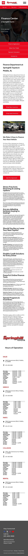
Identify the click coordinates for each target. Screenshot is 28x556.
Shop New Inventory (12, 107)
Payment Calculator (14, 52)
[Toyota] (3, 2)
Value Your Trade (14, 48)
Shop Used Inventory (12, 113)
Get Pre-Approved (11, 178)
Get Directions (24, 7)
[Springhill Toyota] (13, 3)
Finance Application (14, 44)
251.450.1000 (9, 536)
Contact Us (14, 56)
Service (14, 7)
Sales (5, 7)
